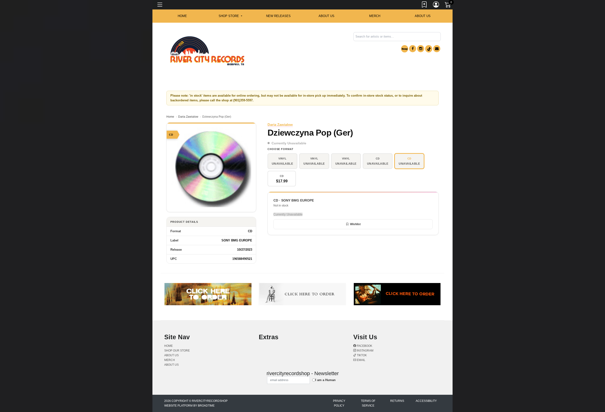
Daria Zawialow (188, 116)
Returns (397, 401)
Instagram (364, 350)
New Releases (278, 16)
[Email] (437, 49)
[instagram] (421, 49)
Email (360, 360)
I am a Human (325, 380)
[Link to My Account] (436, 5)
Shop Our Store (177, 350)
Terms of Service (368, 403)
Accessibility (426, 401)
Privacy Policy (339, 403)
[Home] (207, 51)
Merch (374, 16)
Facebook (364, 346)
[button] (230, 16)
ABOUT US (326, 16)
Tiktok (361, 355)
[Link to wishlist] (424, 5)
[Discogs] (405, 49)
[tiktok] (429, 49)
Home (170, 116)
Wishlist (355, 224)
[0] (448, 5)
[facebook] (413, 49)
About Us (423, 16)
